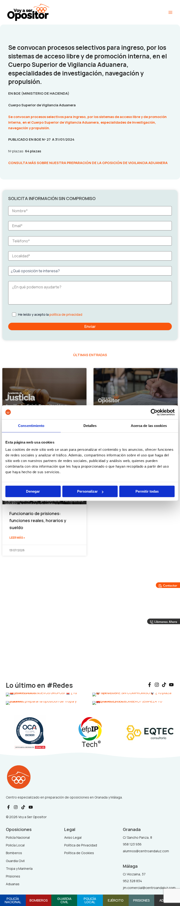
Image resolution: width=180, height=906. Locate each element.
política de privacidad (65, 314)
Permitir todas (147, 491)
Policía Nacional (13, 900)
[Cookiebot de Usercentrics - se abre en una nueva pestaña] (154, 412)
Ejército (116, 900)
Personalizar (87, 491)
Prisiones (141, 900)
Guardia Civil (64, 900)
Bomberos (39, 900)
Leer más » (17, 538)
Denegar (33, 491)
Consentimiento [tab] (31, 426)
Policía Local (90, 900)
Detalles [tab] (90, 426)
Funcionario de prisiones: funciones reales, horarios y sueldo (37, 520)
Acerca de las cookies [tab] (149, 426)
